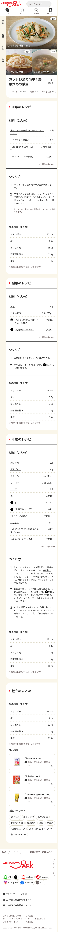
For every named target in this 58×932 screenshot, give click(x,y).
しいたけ (14, 482)
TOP (4, 852)
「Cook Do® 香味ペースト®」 (22, 148)
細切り (23, 357)
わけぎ (13, 489)
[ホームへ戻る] (11, 4)
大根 (12, 306)
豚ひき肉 (14, 462)
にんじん (14, 475)
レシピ (15, 852)
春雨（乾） (15, 469)
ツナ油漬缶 (15, 313)
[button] (38, 4)
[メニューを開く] (54, 3)
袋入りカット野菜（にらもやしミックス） (27, 132)
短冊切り (47, 570)
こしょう (14, 522)
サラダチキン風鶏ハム (20, 140)
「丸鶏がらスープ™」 (24, 329)
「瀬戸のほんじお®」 (19, 515)
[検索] (30, 4)
